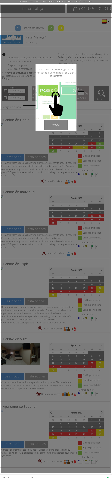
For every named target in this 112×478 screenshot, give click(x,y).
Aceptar (56, 124)
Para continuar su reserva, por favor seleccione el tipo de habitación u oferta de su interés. (56, 72)
